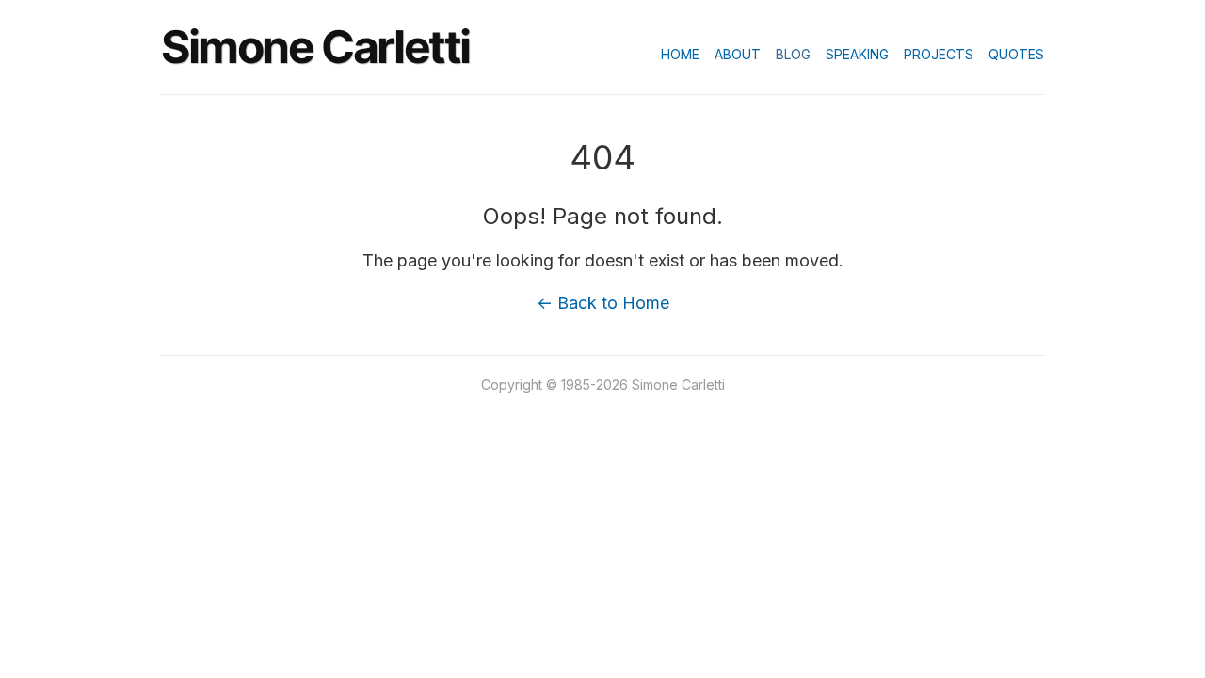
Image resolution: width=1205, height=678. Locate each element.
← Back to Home (603, 303)
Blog (793, 54)
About (738, 54)
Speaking (857, 54)
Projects (938, 54)
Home (680, 54)
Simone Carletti (315, 46)
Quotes (1016, 54)
